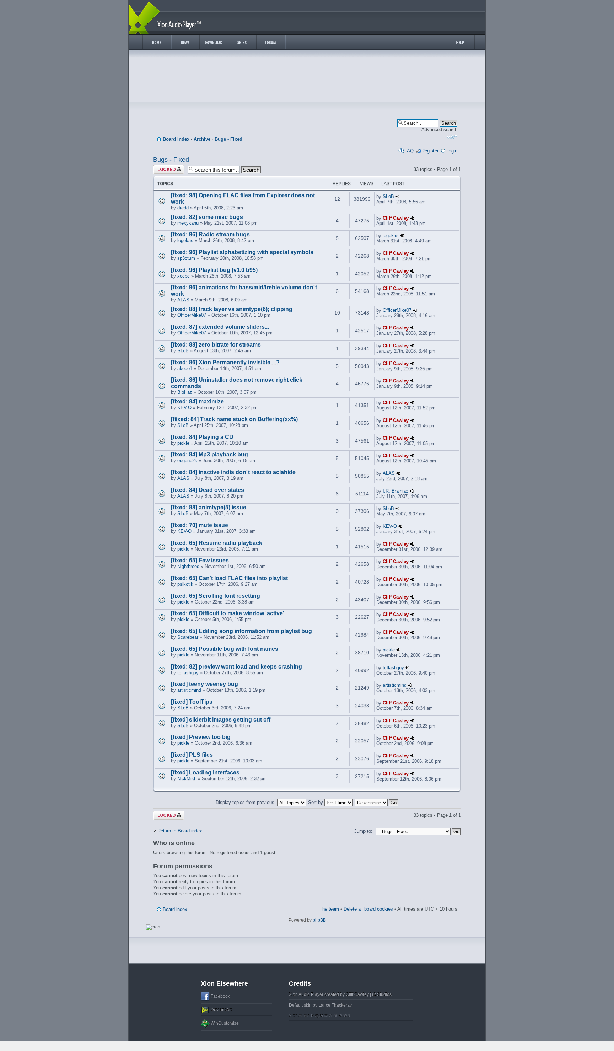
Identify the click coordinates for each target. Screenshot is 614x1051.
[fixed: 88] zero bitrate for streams (216, 345)
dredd (183, 207)
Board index (176, 139)
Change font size (452, 137)
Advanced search (439, 129)
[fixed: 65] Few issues (200, 560)
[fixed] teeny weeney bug (204, 684)
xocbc (183, 276)
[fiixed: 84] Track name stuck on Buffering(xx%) (234, 419)
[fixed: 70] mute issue (199, 525)
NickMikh (186, 778)
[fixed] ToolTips (191, 702)
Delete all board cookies (368, 909)
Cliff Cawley (396, 218)
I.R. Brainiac (395, 491)
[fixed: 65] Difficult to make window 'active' (227, 613)
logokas (185, 240)
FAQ (409, 151)
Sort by (316, 802)
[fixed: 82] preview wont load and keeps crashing (236, 667)
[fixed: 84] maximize (197, 401)
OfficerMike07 (191, 315)
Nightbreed (188, 566)
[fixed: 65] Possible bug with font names (224, 649)
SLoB (388, 196)
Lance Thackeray (335, 1005)
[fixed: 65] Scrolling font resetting (215, 596)
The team (329, 909)
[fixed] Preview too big (201, 737)
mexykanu (188, 223)
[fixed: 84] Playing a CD (202, 437)
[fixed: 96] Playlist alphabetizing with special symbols (242, 252)
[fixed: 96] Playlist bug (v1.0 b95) (214, 270)
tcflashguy (188, 672)
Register (429, 151)
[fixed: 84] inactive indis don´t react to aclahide (233, 472)
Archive (202, 139)
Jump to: (363, 831)
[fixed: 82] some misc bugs (207, 217)
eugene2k (187, 460)
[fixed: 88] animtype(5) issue (208, 507)
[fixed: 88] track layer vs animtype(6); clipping (231, 309)
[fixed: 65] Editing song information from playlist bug (241, 631)
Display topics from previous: (246, 802)
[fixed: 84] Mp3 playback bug (209, 454)
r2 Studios (382, 994)
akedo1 (184, 368)
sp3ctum (186, 258)
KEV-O (184, 407)
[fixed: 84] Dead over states (207, 490)
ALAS (183, 299)
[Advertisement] (307, 77)
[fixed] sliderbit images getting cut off (220, 720)
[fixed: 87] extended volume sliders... (220, 327)
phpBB (319, 920)
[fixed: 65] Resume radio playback (216, 543)
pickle (183, 443)
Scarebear (187, 637)
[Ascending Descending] (377, 802)
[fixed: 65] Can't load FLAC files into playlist (229, 578)
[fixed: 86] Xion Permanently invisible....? (225, 362)
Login (451, 151)
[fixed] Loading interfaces (205, 773)
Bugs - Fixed (228, 139)
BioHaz (184, 392)
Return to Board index (179, 830)
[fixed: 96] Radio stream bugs (210, 234)
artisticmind (189, 690)
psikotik (185, 584)
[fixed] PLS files (192, 755)
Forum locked (167, 167)
